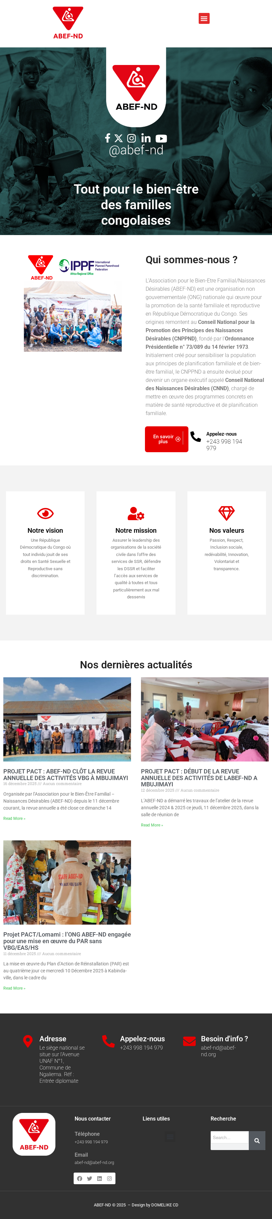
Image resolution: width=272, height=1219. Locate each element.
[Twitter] (89, 1178)
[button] (204, 18)
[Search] (257, 1140)
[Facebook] (79, 1178)
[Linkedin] (99, 1178)
